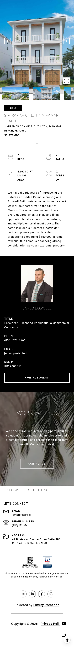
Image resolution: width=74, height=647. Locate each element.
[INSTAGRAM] (23, 594)
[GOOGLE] (50, 594)
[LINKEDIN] (32, 594)
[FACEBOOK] (41, 594)
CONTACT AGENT (37, 377)
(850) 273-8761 (15, 340)
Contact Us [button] (37, 463)
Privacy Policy (52, 623)
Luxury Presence (46, 605)
